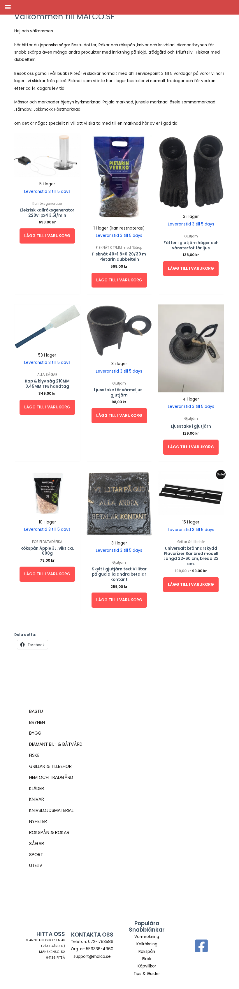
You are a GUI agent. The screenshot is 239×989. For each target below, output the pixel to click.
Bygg (35, 733)
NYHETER (38, 821)
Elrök (146, 959)
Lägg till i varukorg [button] (47, 236)
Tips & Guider (146, 973)
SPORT (36, 855)
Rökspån (146, 951)
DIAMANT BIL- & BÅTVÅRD (55, 744)
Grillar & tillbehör (50, 766)
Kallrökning (146, 944)
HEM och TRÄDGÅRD (51, 777)
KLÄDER (36, 788)
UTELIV (35, 865)
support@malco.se (92, 956)
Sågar (36, 843)
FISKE (34, 755)
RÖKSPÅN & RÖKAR (49, 832)
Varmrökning (146, 936)
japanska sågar (55, 45)
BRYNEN (37, 722)
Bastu (36, 711)
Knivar (36, 799)
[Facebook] (201, 946)
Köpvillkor (147, 966)
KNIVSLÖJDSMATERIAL (51, 810)
